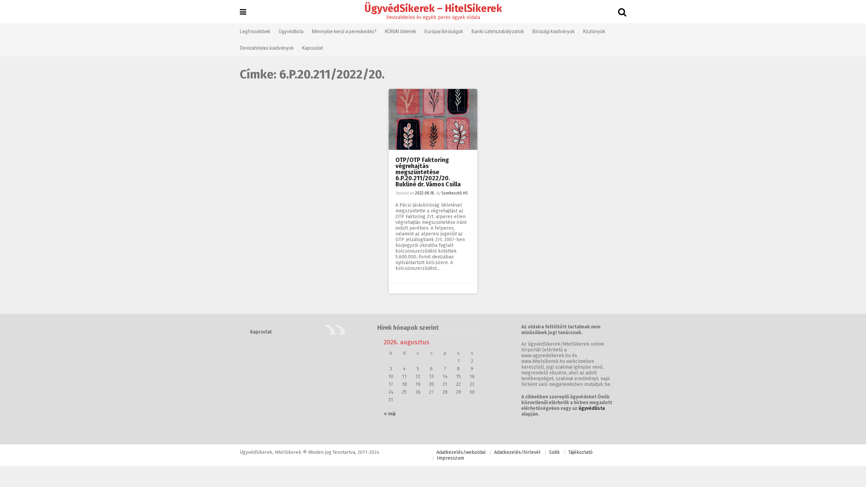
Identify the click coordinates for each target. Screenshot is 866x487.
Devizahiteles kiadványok (267, 48)
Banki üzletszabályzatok (498, 31)
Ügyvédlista (291, 31)
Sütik (554, 452)
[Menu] (243, 12)
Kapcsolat (312, 48)
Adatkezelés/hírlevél (517, 452)
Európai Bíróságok (444, 31)
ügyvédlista (591, 408)
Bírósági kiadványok (553, 31)
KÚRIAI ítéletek (400, 31)
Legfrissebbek (255, 31)
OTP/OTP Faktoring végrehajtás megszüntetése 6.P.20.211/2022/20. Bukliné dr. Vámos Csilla (428, 172)
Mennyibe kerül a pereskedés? (344, 31)
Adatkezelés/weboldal (461, 452)
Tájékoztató (580, 452)
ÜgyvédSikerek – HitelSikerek (433, 8)
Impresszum (450, 458)
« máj (389, 414)
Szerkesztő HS (454, 193)
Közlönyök (594, 31)
